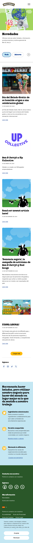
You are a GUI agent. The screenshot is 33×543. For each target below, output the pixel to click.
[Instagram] (8, 366)
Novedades (5, 498)
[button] (4, 507)
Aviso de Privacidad (19, 514)
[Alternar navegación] (29, 4)
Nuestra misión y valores (16, 439)
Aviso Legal (19, 517)
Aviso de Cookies (7, 517)
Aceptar (16, 533)
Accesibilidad (6, 514)
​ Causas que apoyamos (15, 458)
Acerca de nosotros (8, 501)
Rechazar (16, 538)
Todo (7, 55)
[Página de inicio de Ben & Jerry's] (9, 4)
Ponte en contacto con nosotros (12, 477)
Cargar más (16, 353)
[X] (16, 366)
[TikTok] (12, 366)
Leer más (5, 120)
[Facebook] (4, 366)
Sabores (18, 55)
